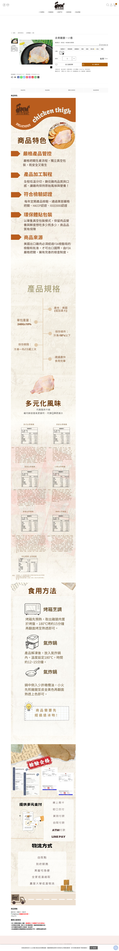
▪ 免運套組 (50, 12)
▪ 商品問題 (77, 12)
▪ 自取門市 (59, 12)
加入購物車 (95, 64)
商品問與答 (96, 90)
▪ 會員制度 (68, 12)
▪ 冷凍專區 (41, 12)
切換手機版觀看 (68, 944)
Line (7, 4)
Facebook (4, 4)
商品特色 (23, 90)
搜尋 (107, 4)
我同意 (94, 947)
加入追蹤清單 (69, 64)
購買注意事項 (71, 90)
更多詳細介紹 (104, 44)
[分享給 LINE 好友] (21, 77)
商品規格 (47, 90)
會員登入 (111, 4)
